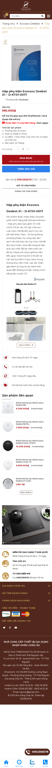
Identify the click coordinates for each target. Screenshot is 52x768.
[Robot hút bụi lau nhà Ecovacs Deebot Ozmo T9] (8, 465)
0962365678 (24, 179)
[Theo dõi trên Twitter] (4, 628)
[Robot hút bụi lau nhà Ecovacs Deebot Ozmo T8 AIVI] (8, 446)
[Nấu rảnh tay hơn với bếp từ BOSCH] (26, 524)
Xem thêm (26, 492)
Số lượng (7, 149)
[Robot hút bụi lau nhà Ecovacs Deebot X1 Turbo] (8, 483)
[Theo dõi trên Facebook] (10, 628)
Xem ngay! (42, 123)
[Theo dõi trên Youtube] (16, 628)
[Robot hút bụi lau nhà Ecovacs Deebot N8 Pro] (8, 427)
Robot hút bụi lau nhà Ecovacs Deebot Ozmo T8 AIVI (30, 442)
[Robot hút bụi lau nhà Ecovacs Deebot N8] (8, 408)
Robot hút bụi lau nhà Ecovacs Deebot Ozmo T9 (30, 461)
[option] (26, 63)
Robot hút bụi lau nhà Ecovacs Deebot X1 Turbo (30, 480)
